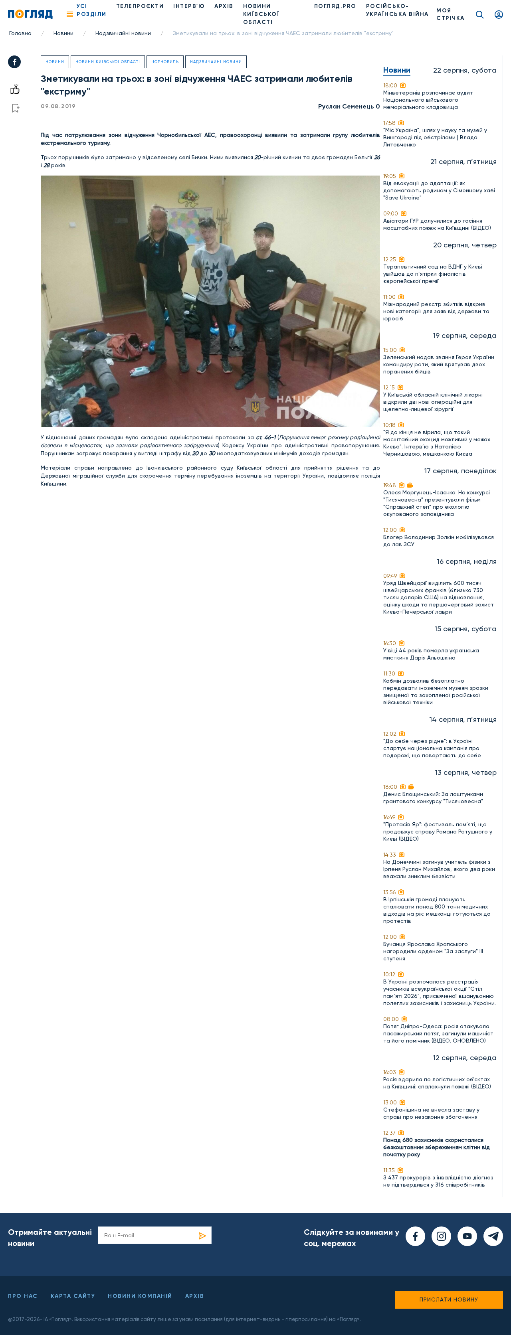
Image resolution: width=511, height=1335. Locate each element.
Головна (20, 33)
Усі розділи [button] (92, 10)
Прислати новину (449, 1299)
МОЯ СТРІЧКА (450, 14)
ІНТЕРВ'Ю (189, 6)
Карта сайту (73, 1296)
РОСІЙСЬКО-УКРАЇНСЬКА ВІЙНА (397, 10)
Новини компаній (140, 1296)
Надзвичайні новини (123, 33)
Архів (224, 6)
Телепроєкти (140, 6)
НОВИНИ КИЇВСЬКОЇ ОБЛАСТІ (261, 14)
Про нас (23, 1296)
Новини (63, 33)
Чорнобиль (165, 61)
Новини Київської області (107, 61)
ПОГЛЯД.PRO (335, 6)
